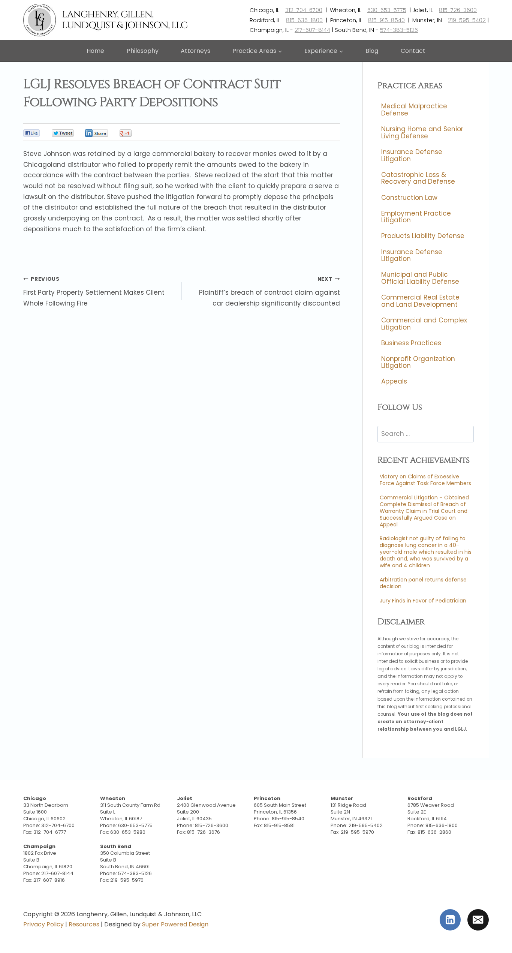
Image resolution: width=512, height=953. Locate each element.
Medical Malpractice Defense (414, 110)
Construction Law (409, 197)
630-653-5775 (386, 10)
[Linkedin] (450, 920)
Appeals (394, 382)
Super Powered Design (175, 924)
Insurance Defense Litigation (411, 155)
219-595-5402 (467, 20)
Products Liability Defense (422, 236)
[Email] (478, 920)
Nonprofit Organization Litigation (418, 362)
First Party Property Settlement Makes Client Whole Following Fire (94, 292)
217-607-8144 (312, 30)
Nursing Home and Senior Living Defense (422, 133)
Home (95, 50)
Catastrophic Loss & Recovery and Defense (418, 178)
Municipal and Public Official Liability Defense (420, 278)
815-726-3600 (458, 10)
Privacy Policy (43, 924)
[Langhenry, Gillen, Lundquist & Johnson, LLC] (106, 20)
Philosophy (143, 50)
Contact (413, 50)
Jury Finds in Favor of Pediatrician (423, 600)
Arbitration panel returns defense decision (423, 583)
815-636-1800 (304, 20)
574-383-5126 (399, 30)
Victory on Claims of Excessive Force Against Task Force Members (425, 480)
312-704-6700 (303, 10)
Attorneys (195, 50)
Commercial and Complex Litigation (424, 323)
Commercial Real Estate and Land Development (420, 301)
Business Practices (411, 343)
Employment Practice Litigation (416, 217)
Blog (371, 50)
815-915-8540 (386, 20)
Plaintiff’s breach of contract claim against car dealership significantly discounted (269, 292)
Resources (84, 924)
